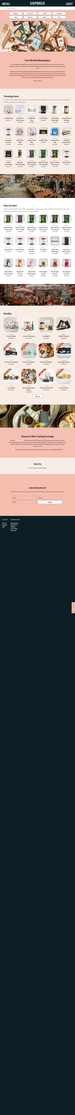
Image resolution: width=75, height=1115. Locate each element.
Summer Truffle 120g (31, 141)
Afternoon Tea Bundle (29, 336)
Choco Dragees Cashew (43, 272)
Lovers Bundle (11, 388)
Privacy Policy (14, 528)
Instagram (4, 525)
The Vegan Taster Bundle (46, 388)
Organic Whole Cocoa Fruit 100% (8, 272)
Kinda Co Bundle (11, 336)
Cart (69, 3)
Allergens (13, 526)
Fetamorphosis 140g (55, 141)
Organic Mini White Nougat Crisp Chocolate (55, 250)
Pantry (45, 17)
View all (37, 396)
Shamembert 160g (20, 141)
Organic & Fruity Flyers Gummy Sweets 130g (55, 228)
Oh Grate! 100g (43, 118)
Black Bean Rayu (20, 249)
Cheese (45, 13)
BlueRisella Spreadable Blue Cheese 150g (66, 141)
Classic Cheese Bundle (46, 362)
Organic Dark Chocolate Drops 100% (66, 250)
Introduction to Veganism (11, 362)
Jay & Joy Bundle (63, 388)
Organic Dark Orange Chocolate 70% (20, 272)
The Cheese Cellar (19, 440)
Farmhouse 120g (8, 118)
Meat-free (30, 17)
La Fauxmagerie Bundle (63, 362)
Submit (50, 502)
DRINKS (16, 17)
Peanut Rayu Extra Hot (8, 141)
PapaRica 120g (43, 140)
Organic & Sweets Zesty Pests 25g (43, 163)
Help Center (14, 530)
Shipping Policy (14, 523)
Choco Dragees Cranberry (67, 272)
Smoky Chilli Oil (66, 162)
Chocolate (30, 13)
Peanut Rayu (43, 249)
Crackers (59, 13)
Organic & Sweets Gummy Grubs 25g (8, 228)
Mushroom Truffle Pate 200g (20, 163)
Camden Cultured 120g (8, 163)
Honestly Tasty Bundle (29, 362)
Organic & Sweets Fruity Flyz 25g (31, 163)
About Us (4, 523)
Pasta (59, 17)
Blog (3, 526)
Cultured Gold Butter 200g (55, 119)
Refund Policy (14, 525)
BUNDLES (16, 13)
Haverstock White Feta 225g (66, 119)
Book (13, 449)
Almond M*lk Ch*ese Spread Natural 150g (20, 119)
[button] (6, 3)
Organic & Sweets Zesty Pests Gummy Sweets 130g (66, 228)
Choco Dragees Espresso (55, 272)
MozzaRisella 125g (31, 119)
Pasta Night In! (46, 336)
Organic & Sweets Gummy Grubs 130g (55, 163)
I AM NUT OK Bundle (63, 336)
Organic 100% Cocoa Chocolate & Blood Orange (31, 272)
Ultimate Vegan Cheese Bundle (29, 389)
